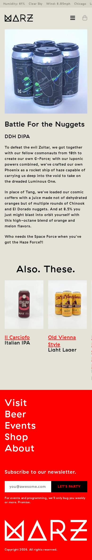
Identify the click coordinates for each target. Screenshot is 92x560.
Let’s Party (69, 486)
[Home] (25, 18)
